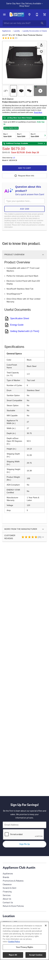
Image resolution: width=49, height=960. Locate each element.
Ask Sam (24, 209)
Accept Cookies (35, 955)
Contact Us (8, 902)
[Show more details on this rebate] (44, 118)
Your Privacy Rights (24, 947)
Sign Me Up (24, 844)
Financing (7, 891)
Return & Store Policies (13, 906)
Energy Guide (17, 325)
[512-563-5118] (37, 14)
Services (7, 895)
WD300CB (13, 160)
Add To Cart (24, 168)
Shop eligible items (11, 128)
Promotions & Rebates (13, 880)
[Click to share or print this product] (41, 45)
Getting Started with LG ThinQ (24, 331)
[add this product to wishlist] (41, 51)
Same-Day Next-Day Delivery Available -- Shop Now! (24, 4)
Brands (6, 877)
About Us (7, 898)
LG (14, 158)
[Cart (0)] (44, 14)
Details (40, 143)
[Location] (29, 14)
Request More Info (26, 176)
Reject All (13, 955)
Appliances (6, 31)
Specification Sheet (19, 318)
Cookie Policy (14, 942)
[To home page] (16, 14)
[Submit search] (42, 23)
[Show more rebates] (45, 135)
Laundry (17, 31)
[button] (4, 14)
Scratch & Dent (9, 888)
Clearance (7, 884)
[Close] (46, 925)
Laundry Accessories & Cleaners (35, 31)
